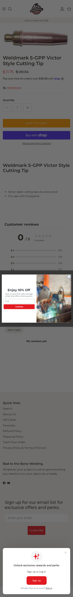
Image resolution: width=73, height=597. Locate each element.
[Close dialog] (69, 276)
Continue (19, 307)
